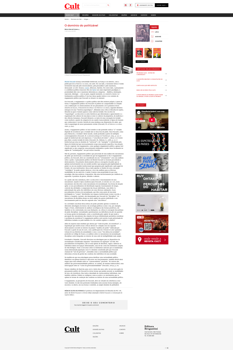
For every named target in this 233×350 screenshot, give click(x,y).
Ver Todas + (142, 61)
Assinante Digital (146, 5)
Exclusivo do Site (76, 19)
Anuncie (134, 15)
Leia (157, 32)
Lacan (87, 88)
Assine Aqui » (162, 5)
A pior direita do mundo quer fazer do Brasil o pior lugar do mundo (150, 95)
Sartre (94, 90)
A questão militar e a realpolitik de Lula (150, 80)
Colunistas (113, 15)
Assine (158, 36)
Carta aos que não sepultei (147, 85)
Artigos (86, 19)
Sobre (153, 15)
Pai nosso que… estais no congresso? (146, 73)
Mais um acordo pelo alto (146, 90)
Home (67, 19)
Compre (158, 41)
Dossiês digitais (98, 15)
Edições (85, 15)
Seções (124, 15)
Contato (144, 15)
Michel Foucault (70, 82)
